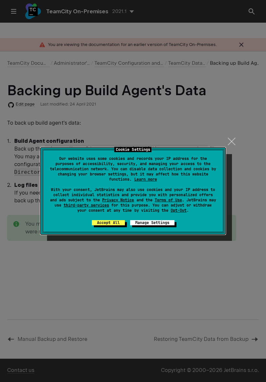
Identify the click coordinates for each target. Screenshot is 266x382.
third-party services (86, 205)
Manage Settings (152, 222)
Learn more (145, 179)
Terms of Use (168, 200)
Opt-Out (179, 210)
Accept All (108, 222)
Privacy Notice (118, 200)
